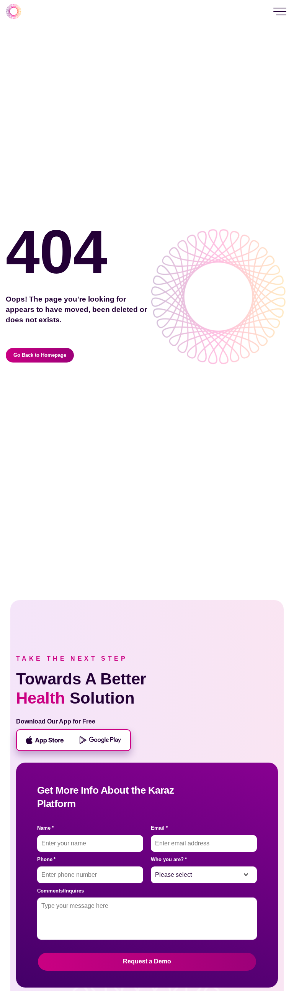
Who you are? (169, 859)
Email (159, 828)
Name (45, 828)
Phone (46, 859)
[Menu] (279, 11)
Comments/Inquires (60, 891)
